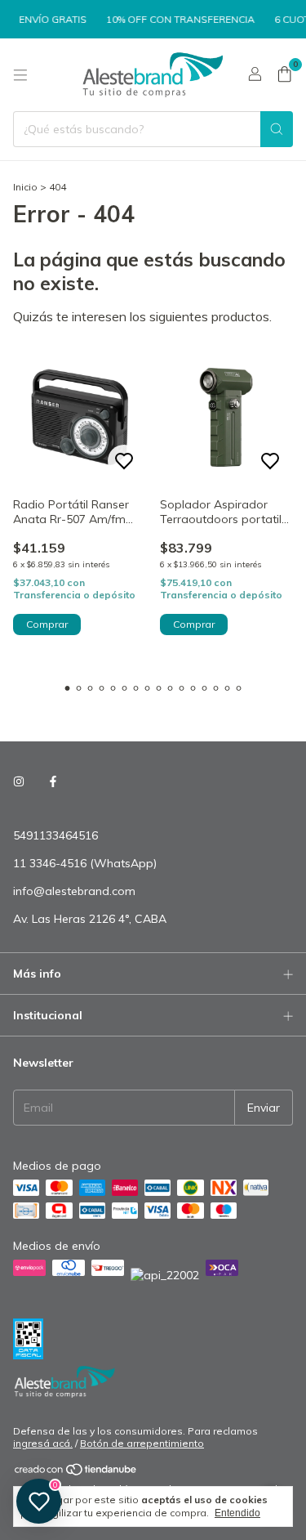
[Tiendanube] (76, 1473)
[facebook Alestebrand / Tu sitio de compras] (53, 781)
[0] (284, 75)
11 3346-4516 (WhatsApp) (85, 863)
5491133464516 (55, 835)
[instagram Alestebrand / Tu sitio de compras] (18, 781)
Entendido (237, 1513)
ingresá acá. (43, 1443)
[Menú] (20, 75)
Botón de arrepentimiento (142, 1443)
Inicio (25, 187)
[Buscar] (276, 129)
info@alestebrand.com (74, 891)
